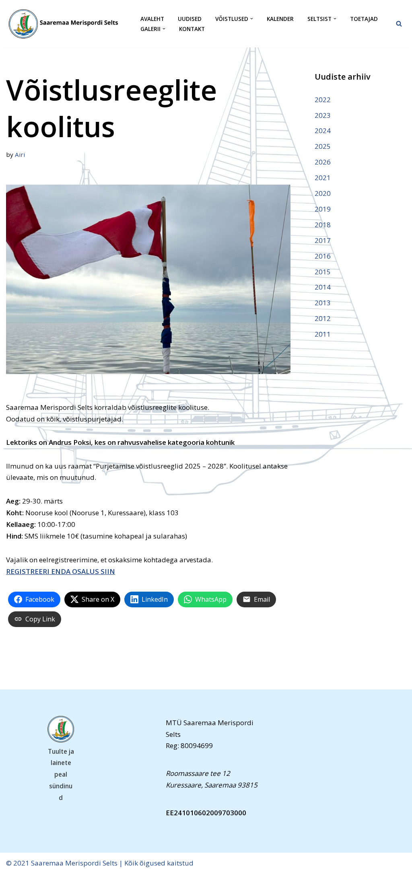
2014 (323, 287)
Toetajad (364, 19)
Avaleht (152, 19)
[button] (251, 18)
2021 (323, 177)
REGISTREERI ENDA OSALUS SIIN (60, 571)
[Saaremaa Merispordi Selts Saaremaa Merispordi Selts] (66, 23)
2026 (323, 162)
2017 (323, 240)
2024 (323, 130)
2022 (323, 99)
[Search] (399, 24)
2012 (323, 318)
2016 (323, 256)
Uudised (190, 19)
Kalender (280, 19)
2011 (323, 334)
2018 (323, 224)
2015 (323, 271)
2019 (323, 209)
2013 (323, 302)
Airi (20, 154)
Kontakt (192, 29)
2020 (323, 193)
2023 (323, 115)
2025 (323, 146)
